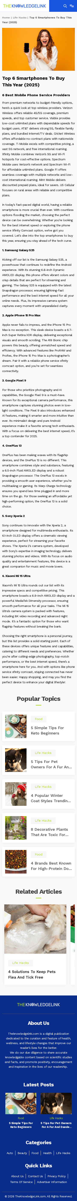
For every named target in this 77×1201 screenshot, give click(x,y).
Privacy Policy (56, 1176)
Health (47, 1153)
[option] (35, 944)
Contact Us (35, 1176)
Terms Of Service (21, 1182)
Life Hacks (20, 17)
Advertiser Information (52, 1182)
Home (6, 17)
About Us (17, 1176)
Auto (10, 1153)
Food (34, 1153)
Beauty (22, 1153)
